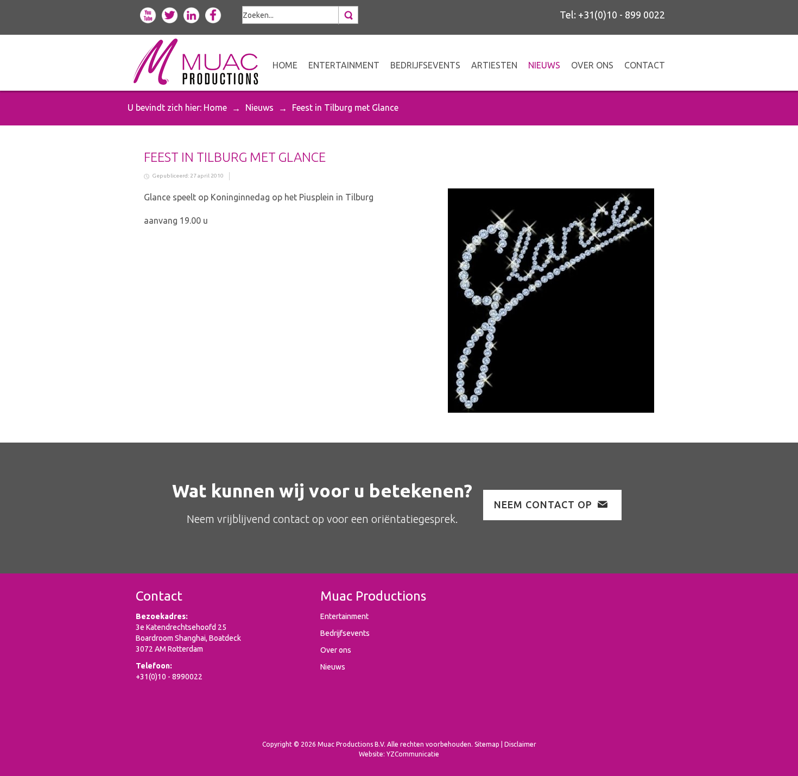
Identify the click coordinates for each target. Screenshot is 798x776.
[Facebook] (213, 14)
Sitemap (486, 744)
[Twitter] (170, 14)
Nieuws (259, 107)
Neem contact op (543, 504)
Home (215, 107)
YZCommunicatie (413, 754)
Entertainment (344, 616)
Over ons (335, 650)
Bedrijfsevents (345, 633)
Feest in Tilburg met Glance (235, 157)
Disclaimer (520, 744)
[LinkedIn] (191, 14)
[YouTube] (148, 14)
